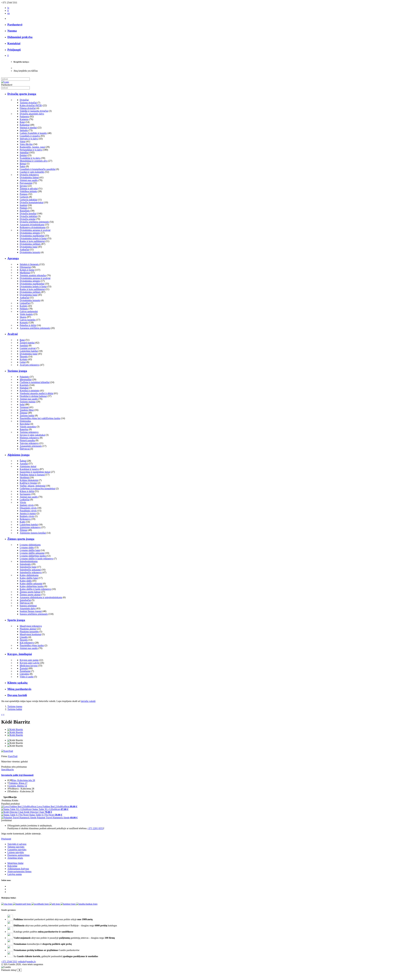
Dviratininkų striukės (30, 233)
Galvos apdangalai (29, 311)
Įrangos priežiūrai (28, 605)
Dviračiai (24, 100)
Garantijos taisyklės (16, 849)
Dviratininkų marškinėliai (32, 235)
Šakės (22, 166)
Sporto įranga (16, 620)
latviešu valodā (88, 701)
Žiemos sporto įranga (20, 538)
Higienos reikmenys (29, 437)
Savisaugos (25, 494)
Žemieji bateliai (27, 342)
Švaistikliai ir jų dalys (30, 158)
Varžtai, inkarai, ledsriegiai (32, 485)
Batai (22, 340)
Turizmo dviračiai (28, 102)
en (8, 13)
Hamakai (24, 387)
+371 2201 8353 (95, 828)
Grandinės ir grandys (30, 136)
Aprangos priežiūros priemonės (35, 328)
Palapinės (24, 376)
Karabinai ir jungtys (29, 469)
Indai (22, 404)
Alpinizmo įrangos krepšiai (33, 533)
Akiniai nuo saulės (29, 180)
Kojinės (23, 306)
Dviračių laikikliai (28, 216)
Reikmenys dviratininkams (33, 227)
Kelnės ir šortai (27, 270)
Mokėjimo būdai (15, 863)
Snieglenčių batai (28, 567)
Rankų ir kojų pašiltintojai (32, 241)
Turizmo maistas (28, 401)
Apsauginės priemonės (31, 446)
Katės (22, 521)
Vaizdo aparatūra (28, 426)
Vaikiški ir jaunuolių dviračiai (34, 111)
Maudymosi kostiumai (30, 634)
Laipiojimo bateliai (29, 351)
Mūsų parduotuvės (19, 689)
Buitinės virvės (27, 516)
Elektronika (25, 421)
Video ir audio (27, 676)
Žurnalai (24, 668)
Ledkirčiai (25, 499)
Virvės (23, 502)
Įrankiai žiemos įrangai (31, 611)
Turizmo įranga (17, 370)
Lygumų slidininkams (30, 544)
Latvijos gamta (14, 874)
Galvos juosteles (28, 319)
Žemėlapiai (25, 671)
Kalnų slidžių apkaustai (31, 583)
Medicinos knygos (29, 665)
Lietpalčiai (25, 303)
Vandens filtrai (27, 410)
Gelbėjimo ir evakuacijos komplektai (37, 488)
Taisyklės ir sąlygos (16, 844)
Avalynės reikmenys (29, 365)
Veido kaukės (26, 314)
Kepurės (24, 322)
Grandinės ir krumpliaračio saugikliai (38, 169)
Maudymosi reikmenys (31, 626)
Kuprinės (24, 385)
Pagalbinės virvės (28, 510)
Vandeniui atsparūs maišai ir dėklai (36, 393)
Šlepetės (24, 356)
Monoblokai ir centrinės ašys (34, 161)
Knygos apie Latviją (29, 662)
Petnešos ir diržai (28, 325)
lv (8, 7)
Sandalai (24, 345)
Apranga (13, 258)
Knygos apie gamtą (29, 660)
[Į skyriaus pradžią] (5, 82)
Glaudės (24, 637)
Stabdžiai (24, 152)
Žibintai (23, 412)
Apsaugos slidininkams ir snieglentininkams (41, 597)
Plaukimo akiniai (28, 628)
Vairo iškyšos (26, 144)
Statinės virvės (27, 505)
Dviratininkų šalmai (29, 177)
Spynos (23, 185)
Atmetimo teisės (15, 858)
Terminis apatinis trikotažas (33, 275)
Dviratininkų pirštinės (30, 244)
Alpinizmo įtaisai (28, 466)
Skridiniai (25, 477)
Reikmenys (25, 519)
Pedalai (23, 155)
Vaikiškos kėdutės (28, 191)
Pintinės (23, 208)
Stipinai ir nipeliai (28, 127)
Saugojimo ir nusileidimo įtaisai (35, 472)
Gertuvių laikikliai (28, 199)
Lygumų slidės (27, 547)
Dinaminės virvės (28, 508)
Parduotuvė (14, 24)
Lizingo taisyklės (15, 852)
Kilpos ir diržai (27, 491)
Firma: (4, 756)
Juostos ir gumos (28, 513)
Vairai (22, 141)
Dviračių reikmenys (29, 174)
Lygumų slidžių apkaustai (32, 553)
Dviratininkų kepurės (30, 252)
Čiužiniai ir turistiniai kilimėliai (35, 382)
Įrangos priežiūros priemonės (34, 614)
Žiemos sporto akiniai (30, 594)
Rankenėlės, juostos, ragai (32, 147)
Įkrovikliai (25, 424)
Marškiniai (25, 272)
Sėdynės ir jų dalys (29, 138)
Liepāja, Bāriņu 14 (18, 786)
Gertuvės (24, 197)
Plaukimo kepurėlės (29, 631)
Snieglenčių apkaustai (30, 569)
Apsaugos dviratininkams (32, 224)
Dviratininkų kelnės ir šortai (33, 238)
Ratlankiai (25, 124)
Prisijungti (6, 838)
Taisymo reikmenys (29, 443)
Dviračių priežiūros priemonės (34, 221)
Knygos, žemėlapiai (19, 654)
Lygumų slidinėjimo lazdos (33, 555)
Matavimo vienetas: (10, 761)
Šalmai (23, 460)
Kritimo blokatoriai (29, 480)
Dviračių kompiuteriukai (31, 202)
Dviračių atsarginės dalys (32, 113)
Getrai (23, 362)
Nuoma (12, 30)
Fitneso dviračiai (28, 108)
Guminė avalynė (28, 348)
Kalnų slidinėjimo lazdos (32, 586)
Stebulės (24, 130)
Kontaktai (13, 43)
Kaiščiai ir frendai (28, 483)
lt (8, 10)
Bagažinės (25, 210)
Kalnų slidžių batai (29, 578)
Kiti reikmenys (27, 642)
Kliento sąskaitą (17, 682)
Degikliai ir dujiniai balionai (33, 396)
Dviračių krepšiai (28, 213)
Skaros (23, 317)
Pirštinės (24, 308)
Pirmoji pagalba (27, 440)
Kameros (24, 119)
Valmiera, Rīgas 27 (18, 783)
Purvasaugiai (26, 183)
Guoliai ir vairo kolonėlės (32, 172)
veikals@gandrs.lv (27, 961)
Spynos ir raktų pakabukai (32, 435)
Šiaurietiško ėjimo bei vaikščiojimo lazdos (40, 418)
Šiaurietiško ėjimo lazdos (32, 645)
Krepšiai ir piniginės (29, 390)
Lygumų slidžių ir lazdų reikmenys (36, 558)
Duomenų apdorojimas (18, 855)
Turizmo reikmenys (29, 432)
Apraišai (24, 463)
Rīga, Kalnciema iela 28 (23, 780)
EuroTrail (12, 756)
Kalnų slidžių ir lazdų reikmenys (35, 589)
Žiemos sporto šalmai (30, 592)
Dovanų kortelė (17, 695)
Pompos (24, 194)
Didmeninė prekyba (19, 37)
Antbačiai (24, 249)
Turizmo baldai (27, 415)
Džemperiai (25, 267)
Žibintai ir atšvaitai (29, 188)
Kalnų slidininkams (29, 575)
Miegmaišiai (26, 379)
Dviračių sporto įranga (21, 93)
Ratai (22, 122)
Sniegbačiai (25, 600)
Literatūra (24, 674)
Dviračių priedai (27, 219)
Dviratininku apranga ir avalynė (35, 230)
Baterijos (24, 429)
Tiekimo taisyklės (15, 847)
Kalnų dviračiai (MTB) (31, 105)
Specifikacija (7, 769)
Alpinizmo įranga (18, 454)
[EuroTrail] (7, 751)
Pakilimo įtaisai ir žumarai (32, 474)
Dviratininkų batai (28, 246)
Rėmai (23, 163)
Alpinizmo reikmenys (30, 527)
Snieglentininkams (29, 561)
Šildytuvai (25, 448)
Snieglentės (25, 564)
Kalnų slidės (26, 580)
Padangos (24, 116)
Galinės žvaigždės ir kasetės (33, 133)
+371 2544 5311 (9, 961)
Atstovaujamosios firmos (19, 871)
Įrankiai (23, 205)
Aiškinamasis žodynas (18, 868)
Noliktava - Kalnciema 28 (21, 788)
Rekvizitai (12, 866)
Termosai (24, 407)
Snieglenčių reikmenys (31, 572)
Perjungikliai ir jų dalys (31, 149)
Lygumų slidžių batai (30, 550)
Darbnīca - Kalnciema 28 (21, 791)
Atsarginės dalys (28, 608)
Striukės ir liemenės (29, 264)
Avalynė (12, 334)
